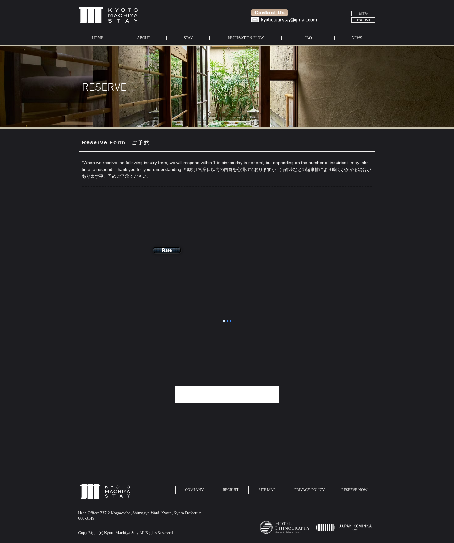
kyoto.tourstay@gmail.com (289, 20)
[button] (167, 250)
